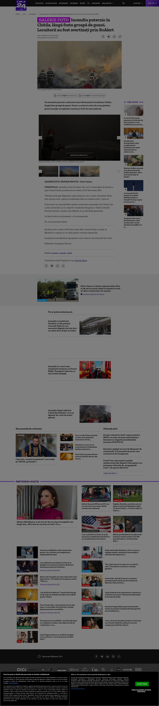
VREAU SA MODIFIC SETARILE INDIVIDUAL (141, 690)
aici (59, 693)
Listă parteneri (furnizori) (78, 688)
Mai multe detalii (13, 683)
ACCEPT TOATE (142, 684)
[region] (79, 688)
